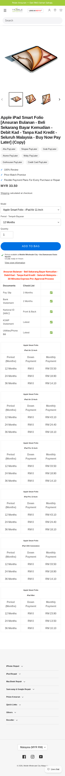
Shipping (5, 193)
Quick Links (11, 705)
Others (9, 712)
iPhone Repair (12, 666)
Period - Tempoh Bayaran (12, 216)
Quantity (4, 229)
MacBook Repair (14, 681)
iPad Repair (11, 674)
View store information (15, 263)
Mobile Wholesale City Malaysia (36, 766)
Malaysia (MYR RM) (31, 747)
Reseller (10, 720)
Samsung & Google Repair (18, 689)
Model (3, 204)
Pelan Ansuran (13, 697)
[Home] (17, 11)
